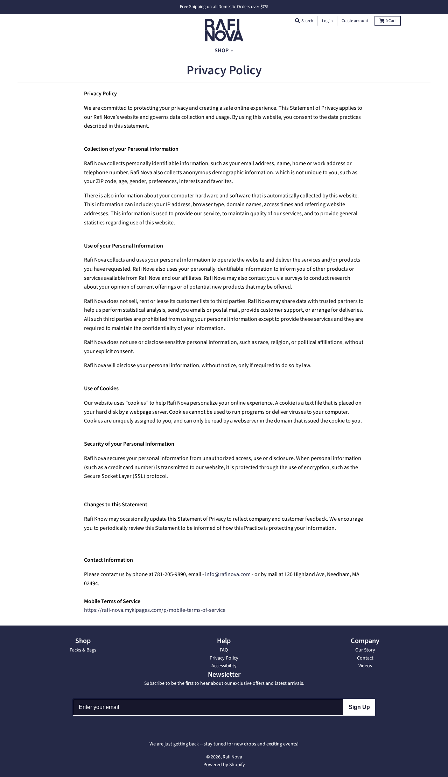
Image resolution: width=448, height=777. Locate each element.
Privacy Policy (224, 658)
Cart (391, 21)
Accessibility (224, 665)
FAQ (224, 650)
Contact (365, 658)
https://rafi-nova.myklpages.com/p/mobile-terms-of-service (154, 610)
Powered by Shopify (224, 764)
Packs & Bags (83, 650)
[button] (297, 20)
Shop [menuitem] (222, 50)
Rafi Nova (232, 757)
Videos (365, 665)
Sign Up (359, 707)
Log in (327, 21)
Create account (355, 21)
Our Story (365, 650)
